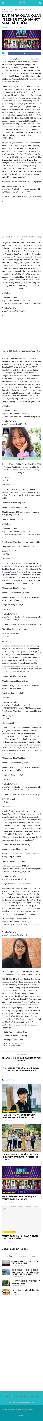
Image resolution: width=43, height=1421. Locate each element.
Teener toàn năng (7, 11)
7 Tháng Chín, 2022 (8, 1120)
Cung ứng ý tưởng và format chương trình (24, 9)
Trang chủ (8, 1396)
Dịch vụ (9, 9)
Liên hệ (15, 1396)
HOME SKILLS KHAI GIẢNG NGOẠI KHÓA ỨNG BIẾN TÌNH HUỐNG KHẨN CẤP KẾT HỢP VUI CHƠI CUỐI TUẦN (25, 1272)
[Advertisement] (21, 1320)
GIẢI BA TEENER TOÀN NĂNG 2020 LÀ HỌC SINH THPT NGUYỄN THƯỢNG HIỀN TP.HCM (20, 1157)
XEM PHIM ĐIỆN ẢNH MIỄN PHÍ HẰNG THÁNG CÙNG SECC (25, 1262)
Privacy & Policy (24, 1396)
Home (3, 9)
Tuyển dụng (34, 1396)
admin (5, 27)
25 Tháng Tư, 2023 (17, 27)
